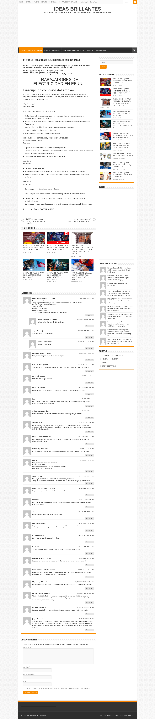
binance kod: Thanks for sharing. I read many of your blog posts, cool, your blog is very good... (120, 308)
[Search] (135, 2)
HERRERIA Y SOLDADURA (48, 2)
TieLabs (131, 715)
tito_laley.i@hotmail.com (40, 451)
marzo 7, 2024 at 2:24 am (86, 353)
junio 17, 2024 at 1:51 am (86, 523)
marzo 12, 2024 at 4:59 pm (86, 387)
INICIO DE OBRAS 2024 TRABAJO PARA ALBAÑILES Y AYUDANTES (36, 220)
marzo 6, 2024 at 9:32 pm (86, 298)
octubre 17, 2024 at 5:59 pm (85, 319)
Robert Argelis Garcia (40, 449)
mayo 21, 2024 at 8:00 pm (86, 499)
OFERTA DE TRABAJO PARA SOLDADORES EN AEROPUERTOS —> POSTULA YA (57, 276)
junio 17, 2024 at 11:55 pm (86, 535)
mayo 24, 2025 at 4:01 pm (86, 618)
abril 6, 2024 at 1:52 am (87, 448)
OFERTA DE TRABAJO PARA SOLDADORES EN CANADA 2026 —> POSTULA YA (57, 248)
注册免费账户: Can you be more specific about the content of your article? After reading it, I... (118, 278)
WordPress (115, 715)
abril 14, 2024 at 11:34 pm (86, 476)
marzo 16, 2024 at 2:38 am (86, 422)
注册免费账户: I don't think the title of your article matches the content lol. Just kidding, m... (119, 301)
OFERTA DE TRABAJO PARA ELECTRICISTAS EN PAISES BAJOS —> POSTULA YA (121, 145)
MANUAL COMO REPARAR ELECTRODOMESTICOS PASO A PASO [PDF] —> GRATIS (81, 276)
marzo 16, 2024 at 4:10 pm (86, 436)
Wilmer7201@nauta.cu (45, 344)
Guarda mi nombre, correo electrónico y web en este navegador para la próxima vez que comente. (58, 688)
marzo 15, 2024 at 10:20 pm (85, 399)
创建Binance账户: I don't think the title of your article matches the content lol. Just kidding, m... (119, 316)
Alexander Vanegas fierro (41, 353)
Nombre (26, 667)
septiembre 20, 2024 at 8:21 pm (84, 582)
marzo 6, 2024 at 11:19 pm (86, 331)
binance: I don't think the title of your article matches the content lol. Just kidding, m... (119, 270)
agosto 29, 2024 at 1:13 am (86, 569)
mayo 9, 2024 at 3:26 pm (86, 488)
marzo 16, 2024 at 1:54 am (86, 341)
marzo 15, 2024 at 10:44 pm (85, 411)
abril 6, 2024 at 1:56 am (87, 460)
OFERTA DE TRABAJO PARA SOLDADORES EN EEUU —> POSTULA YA (34, 275)
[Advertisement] (77, 29)
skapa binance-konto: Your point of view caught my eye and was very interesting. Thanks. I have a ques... (118, 293)
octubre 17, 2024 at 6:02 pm (85, 593)
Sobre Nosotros (95, 2)
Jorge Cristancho (38, 376)
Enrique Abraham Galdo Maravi (43, 570)
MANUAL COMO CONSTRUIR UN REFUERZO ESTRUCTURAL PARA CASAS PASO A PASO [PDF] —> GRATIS (82, 250)
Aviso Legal (84, 2)
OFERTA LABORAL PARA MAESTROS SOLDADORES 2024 (79, 220)
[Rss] (101, 715)
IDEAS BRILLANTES (77, 9)
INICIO (21, 2)
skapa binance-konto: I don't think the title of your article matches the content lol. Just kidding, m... (120, 341)
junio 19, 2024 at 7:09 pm (86, 558)
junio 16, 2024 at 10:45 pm (86, 512)
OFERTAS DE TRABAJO (32, 2)
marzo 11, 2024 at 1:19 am (86, 364)
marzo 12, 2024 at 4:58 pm (86, 376)
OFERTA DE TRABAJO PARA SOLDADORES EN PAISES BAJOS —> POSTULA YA (123, 165)
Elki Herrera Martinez (40, 607)
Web (24, 681)
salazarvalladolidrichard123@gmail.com (51, 322)
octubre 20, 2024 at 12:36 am (85, 607)
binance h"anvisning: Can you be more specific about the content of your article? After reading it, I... (119, 324)
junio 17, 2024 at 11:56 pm (86, 547)
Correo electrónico (30, 674)
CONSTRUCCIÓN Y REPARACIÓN (69, 2)
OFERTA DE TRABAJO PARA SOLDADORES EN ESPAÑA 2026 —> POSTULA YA (33, 248)
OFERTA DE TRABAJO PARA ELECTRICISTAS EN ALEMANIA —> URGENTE (122, 175)
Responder (89, 315)
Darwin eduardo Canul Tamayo (43, 488)
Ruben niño (36, 500)
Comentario (27, 647)
